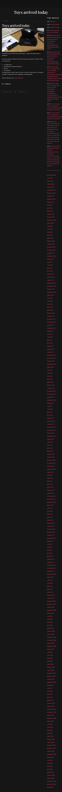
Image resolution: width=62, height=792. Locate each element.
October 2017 (50, 325)
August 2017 (50, 331)
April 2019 (50, 271)
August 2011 (50, 541)
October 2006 (50, 715)
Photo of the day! (55, 27)
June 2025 (50, 178)
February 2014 (51, 454)
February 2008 (51, 667)
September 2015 (51, 400)
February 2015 (51, 421)
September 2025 (51, 175)
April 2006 (50, 733)
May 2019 (49, 268)
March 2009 (50, 628)
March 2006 (50, 736)
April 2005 (50, 769)
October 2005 (50, 751)
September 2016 (51, 364)
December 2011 (51, 529)
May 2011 (49, 550)
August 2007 (50, 685)
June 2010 (50, 583)
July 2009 (49, 616)
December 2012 (51, 496)
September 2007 (51, 682)
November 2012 (51, 499)
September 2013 (51, 469)
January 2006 (50, 742)
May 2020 (49, 232)
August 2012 (50, 505)
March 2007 (50, 700)
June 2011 (50, 547)
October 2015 (50, 397)
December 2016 (51, 355)
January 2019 (50, 280)
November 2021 (51, 193)
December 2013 (51, 460)
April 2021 (50, 208)
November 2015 (51, 394)
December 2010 (51, 565)
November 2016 (51, 358)
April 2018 (50, 307)
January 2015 (50, 424)
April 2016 (50, 379)
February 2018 (51, 313)
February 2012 (51, 523)
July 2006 (49, 724)
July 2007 (49, 688)
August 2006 (50, 721)
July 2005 (49, 760)
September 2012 (51, 502)
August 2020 (50, 223)
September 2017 (51, 328)
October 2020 (50, 217)
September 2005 (51, 754)
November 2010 (51, 568)
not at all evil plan (18, 78)
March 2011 (50, 556)
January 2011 (50, 562)
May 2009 (49, 622)
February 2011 (51, 559)
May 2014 (49, 445)
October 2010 (50, 571)
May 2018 (49, 304)
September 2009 (51, 610)
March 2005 (50, 772)
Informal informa (54, 24)
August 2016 (50, 367)
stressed (52, 21)
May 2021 (49, 205)
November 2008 (51, 640)
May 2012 (49, 514)
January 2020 (50, 244)
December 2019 (51, 247)
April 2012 (50, 517)
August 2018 (50, 295)
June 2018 (50, 301)
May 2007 (49, 694)
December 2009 (51, 601)
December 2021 (51, 190)
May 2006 (49, 730)
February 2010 (51, 595)
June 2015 (50, 409)
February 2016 (51, 385)
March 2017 (50, 346)
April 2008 (50, 661)
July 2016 (49, 370)
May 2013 (49, 481)
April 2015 (50, 415)
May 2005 (49, 766)
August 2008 (50, 649)
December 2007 (51, 673)
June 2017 (50, 337)
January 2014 (50, 457)
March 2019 (50, 274)
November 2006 (51, 712)
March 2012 (50, 520)
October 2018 (50, 289)
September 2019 (51, 256)
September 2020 (51, 220)
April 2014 (50, 448)
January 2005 (50, 778)
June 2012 (50, 511)
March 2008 (50, 664)
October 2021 (50, 196)
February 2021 (51, 214)
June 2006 (50, 727)
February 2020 (51, 241)
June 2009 (50, 619)
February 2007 (51, 703)
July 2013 (49, 475)
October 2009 (50, 607)
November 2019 (51, 250)
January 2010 (50, 598)
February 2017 (51, 349)
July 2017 (49, 334)
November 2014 (51, 430)
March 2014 (50, 451)
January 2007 (50, 706)
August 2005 (50, 757)
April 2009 (50, 625)
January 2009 (50, 634)
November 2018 (51, 286)
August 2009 (50, 613)
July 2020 (49, 226)
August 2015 (50, 403)
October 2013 (50, 466)
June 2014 (50, 442)
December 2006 (51, 709)
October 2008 (50, 643)
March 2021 (50, 211)
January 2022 (50, 187)
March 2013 (50, 487)
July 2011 (49, 544)
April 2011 (50, 553)
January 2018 (50, 316)
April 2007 (50, 697)
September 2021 (51, 199)
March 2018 (50, 310)
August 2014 (50, 439)
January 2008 (50, 670)
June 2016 (50, 373)
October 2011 (50, 535)
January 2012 (50, 526)
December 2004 (51, 781)
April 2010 (50, 589)
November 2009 (51, 604)
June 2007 (50, 691)
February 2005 (51, 775)
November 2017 (51, 322)
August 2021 (50, 202)
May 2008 (49, 658)
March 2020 (50, 238)
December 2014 (51, 427)
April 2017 (50, 343)
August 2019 (50, 259)
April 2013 (50, 484)
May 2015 (49, 412)
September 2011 (51, 538)
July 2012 (49, 508)
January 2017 (50, 352)
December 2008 (51, 637)
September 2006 (51, 718)
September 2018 (51, 292)
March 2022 (50, 181)
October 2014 (50, 433)
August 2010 (50, 577)
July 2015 (49, 406)
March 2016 (50, 382)
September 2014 (51, 436)
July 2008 (49, 652)
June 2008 (50, 655)
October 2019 (50, 253)
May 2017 (49, 340)
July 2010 (49, 580)
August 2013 (50, 472)
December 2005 (51, 745)
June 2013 (50, 478)
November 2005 (51, 748)
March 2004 (50, 787)
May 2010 (49, 586)
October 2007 (50, 679)
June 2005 (50, 763)
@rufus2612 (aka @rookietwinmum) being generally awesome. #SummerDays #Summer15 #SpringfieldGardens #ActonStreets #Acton (53, 58)
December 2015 (51, 391)
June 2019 (50, 265)
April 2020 (50, 235)
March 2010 (50, 592)
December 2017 (51, 319)
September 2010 (51, 574)
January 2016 (50, 388)
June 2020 (50, 229)
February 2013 (51, 490)
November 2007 (51, 676)
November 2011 (51, 532)
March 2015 (50, 418)
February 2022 (51, 184)
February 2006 (51, 739)
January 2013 (50, 493)
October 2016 (50, 361)
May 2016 (49, 376)
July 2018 (49, 298)
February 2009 (51, 631)
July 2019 (49, 262)
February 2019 (51, 277)
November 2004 (51, 784)
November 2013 (51, 463)
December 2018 (51, 283)
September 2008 (51, 646)
